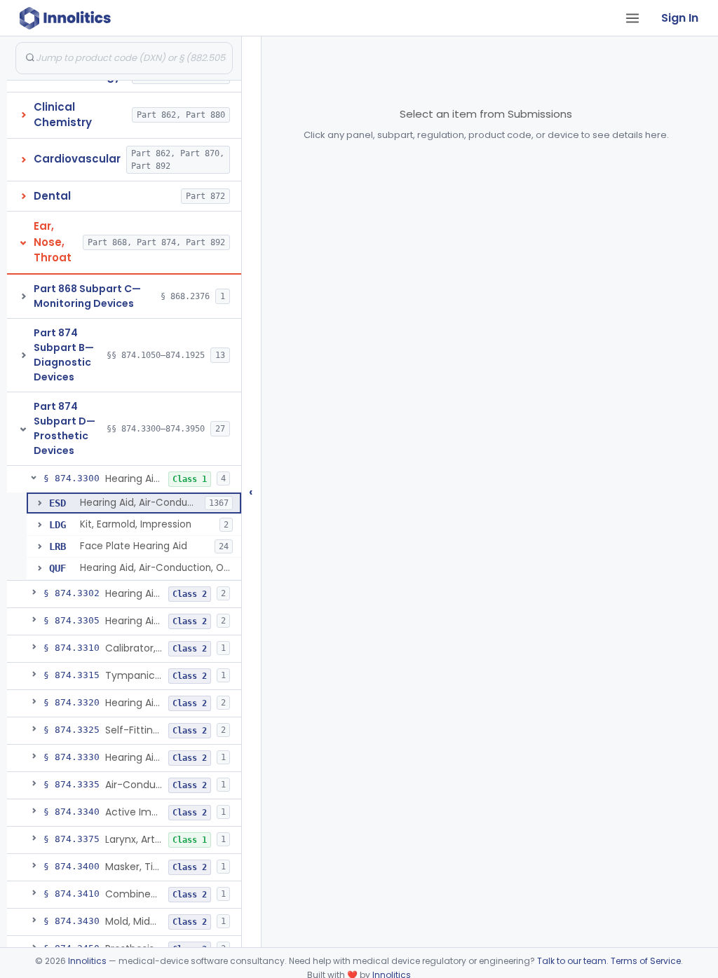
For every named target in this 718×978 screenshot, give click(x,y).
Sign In (679, 18)
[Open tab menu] (632, 18)
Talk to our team (572, 961)
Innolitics (87, 961)
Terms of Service (646, 961)
